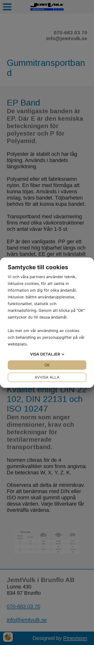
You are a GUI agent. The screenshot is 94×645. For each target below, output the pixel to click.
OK (47, 365)
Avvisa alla (47, 377)
